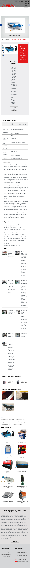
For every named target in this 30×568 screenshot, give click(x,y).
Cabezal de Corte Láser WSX (8, 487)
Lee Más (15, 541)
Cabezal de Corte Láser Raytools (22, 487)
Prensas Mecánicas (15, 35)
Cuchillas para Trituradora (7, 501)
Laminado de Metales (6, 554)
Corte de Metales (5, 551)
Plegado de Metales (5, 552)
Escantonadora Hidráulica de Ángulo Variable (22, 441)
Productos (7, 39)
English (16, 1)
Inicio (2, 39)
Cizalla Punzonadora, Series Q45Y (22, 457)
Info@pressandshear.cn (22, 561)
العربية (21, 3)
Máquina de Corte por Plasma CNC (7, 441)
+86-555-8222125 (21, 559)
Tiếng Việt (26, 3)
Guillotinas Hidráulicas (21, 471)
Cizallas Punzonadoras (6, 558)
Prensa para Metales (5, 556)
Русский (21, 1)
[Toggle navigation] (26, 6)
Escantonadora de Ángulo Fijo (7, 457)
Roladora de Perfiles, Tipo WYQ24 (22, 502)
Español (27, 1)
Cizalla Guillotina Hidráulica (7, 472)
